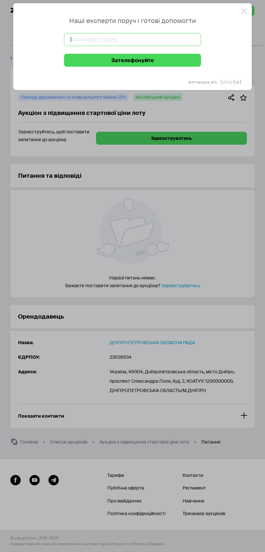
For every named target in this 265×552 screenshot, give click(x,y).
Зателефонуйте (132, 60)
